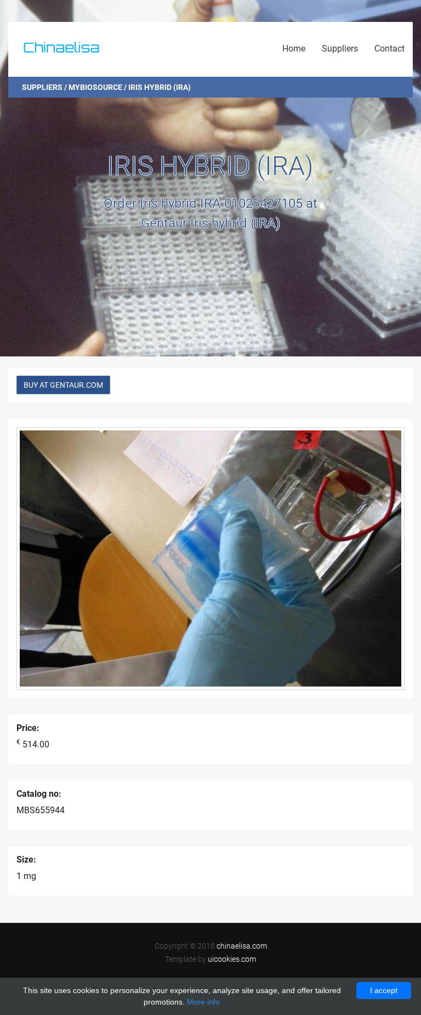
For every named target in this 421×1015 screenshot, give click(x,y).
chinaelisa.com (242, 946)
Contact (389, 48)
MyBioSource (95, 87)
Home (293, 48)
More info (203, 1001)
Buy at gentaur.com (63, 385)
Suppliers (340, 48)
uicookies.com (232, 959)
